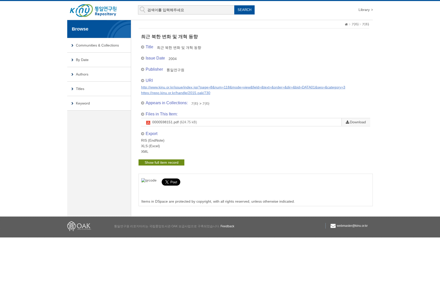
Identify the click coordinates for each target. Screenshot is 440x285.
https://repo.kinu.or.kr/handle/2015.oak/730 (175, 93)
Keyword (83, 103)
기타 (355, 24)
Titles (80, 89)
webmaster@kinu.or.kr (352, 226)
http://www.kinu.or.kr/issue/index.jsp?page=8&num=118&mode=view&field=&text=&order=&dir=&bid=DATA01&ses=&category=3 (243, 87)
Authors (82, 74)
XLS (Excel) (150, 146)
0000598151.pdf (174, 122)
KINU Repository (97, 10)
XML (144, 151)
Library (364, 10)
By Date (82, 60)
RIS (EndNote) (152, 140)
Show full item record (161, 162)
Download (358, 122)
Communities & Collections (97, 45)
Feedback (227, 226)
